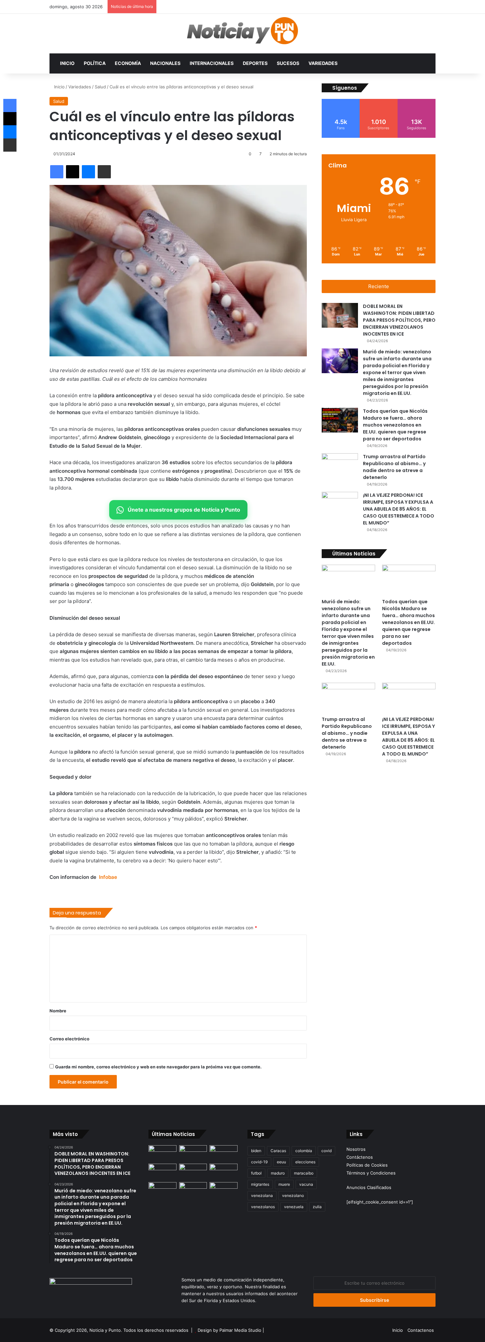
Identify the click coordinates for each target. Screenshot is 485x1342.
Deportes (255, 63)
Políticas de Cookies (367, 1165)
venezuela (294, 1206)
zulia (317, 1206)
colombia (303, 1150)
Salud (100, 86)
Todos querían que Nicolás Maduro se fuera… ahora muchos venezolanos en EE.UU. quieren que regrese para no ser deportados (395, 425)
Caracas (278, 1150)
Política (95, 63)
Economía (128, 63)
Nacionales (165, 63)
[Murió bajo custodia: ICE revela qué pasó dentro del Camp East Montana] (224, 1171)
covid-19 (259, 1161)
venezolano (293, 1195)
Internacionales (212, 63)
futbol (256, 1173)
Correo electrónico (69, 1038)
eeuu (281, 1161)
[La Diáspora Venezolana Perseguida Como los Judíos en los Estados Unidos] (162, 1190)
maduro (278, 1173)
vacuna (306, 1184)
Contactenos (420, 1330)
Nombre (57, 1010)
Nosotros (356, 1149)
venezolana (262, 1195)
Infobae (108, 877)
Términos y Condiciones (371, 1173)
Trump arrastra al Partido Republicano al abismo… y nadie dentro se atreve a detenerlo (394, 467)
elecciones (305, 1161)
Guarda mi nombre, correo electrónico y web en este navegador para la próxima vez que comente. (158, 1066)
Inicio (67, 63)
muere (284, 1184)
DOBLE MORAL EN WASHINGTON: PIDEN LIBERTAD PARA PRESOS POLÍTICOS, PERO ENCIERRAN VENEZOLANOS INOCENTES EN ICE (399, 320)
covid (326, 1150)
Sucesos (288, 63)
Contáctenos (359, 1157)
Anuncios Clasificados (368, 1187)
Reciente (378, 286)
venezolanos (263, 1206)
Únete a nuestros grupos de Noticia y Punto (184, 509)
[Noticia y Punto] (242, 33)
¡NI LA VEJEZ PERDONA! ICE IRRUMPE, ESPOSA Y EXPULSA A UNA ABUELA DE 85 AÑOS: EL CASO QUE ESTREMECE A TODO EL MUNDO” (398, 509)
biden (256, 1150)
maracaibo (303, 1173)
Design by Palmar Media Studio (229, 1330)
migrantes (260, 1184)
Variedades (323, 63)
